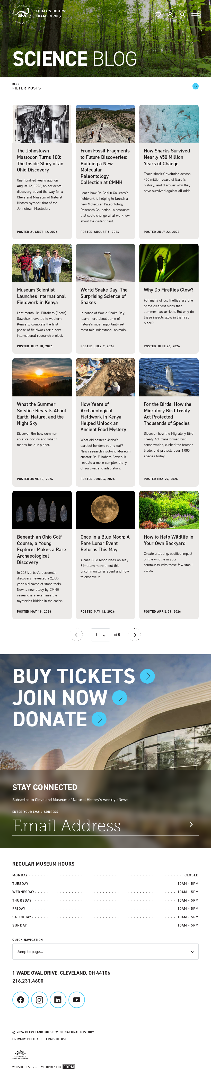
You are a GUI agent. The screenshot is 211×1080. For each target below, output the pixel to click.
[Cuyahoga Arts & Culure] (102, 1055)
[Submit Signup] (191, 824)
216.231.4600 (27, 980)
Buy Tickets (73, 676)
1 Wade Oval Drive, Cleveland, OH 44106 (61, 972)
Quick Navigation (27, 940)
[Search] (182, 14)
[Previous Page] (76, 634)
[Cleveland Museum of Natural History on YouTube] (76, 1000)
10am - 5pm (51, 14)
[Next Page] (134, 634)
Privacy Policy (25, 1039)
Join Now (60, 697)
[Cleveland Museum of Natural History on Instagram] (39, 1000)
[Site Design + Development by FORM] (105, 1067)
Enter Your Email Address (35, 812)
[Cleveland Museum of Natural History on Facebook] (20, 1000)
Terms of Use (55, 1039)
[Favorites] (158, 14)
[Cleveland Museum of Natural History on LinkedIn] (58, 1000)
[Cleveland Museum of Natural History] (21, 14)
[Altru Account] (170, 14)
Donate (49, 719)
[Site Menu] (195, 14)
